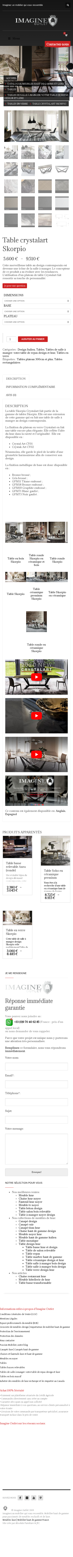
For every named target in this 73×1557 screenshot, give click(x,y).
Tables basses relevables (12, 1367)
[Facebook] (20, 1497)
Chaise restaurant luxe (32, 1276)
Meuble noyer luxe (30, 1234)
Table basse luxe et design (41, 1247)
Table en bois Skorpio (15, 560)
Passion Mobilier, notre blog (14, 1345)
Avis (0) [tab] (11, 395)
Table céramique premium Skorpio (36, 593)
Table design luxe (29, 1244)
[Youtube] (33, 1497)
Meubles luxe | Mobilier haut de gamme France (26, 1520)
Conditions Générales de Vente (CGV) (18, 1314)
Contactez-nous (58, 44)
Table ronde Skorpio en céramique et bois (36, 560)
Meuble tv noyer (29, 1205)
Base (7, 306)
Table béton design (30, 1208)
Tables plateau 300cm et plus (35, 359)
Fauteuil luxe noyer (30, 1201)
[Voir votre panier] (66, 35)
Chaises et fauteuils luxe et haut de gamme (21, 1354)
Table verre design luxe (39, 1269)
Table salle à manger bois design (45, 1263)
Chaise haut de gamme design (37, 1231)
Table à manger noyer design (37, 1214)
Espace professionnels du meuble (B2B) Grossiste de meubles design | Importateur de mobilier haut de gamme (35, 1325)
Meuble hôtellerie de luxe (34, 1279)
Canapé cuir (26, 1224)
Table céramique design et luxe (44, 1260)
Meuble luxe (26, 1195)
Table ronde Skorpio (57, 560)
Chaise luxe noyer (30, 1198)
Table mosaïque (28, 1240)
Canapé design (28, 1221)
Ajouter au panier (32, 339)
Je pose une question (14, 285)
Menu (16, 38)
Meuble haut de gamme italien (37, 1237)
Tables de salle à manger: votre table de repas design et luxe (34, 351)
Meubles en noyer (9, 1358)
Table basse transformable (35, 1282)
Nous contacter (7, 1340)
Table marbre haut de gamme (43, 1257)
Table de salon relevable (40, 1250)
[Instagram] (27, 1497)
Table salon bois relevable (35, 1211)
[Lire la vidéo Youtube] (36, 677)
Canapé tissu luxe (29, 1227)
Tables (40, 349)
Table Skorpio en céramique (57, 593)
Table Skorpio (15, 594)
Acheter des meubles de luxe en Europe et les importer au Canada (32, 1381)
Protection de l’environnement (15, 1331)
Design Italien (26, 349)
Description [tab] (16, 378)
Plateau (10, 316)
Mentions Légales (8, 1318)
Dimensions (13, 295)
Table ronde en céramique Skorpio (36, 648)
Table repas (32, 1253)
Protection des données (11, 1336)
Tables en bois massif (10, 1376)
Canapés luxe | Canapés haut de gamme (19, 1349)
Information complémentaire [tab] (30, 387)
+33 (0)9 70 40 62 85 (26, 1022)
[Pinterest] (40, 1497)
